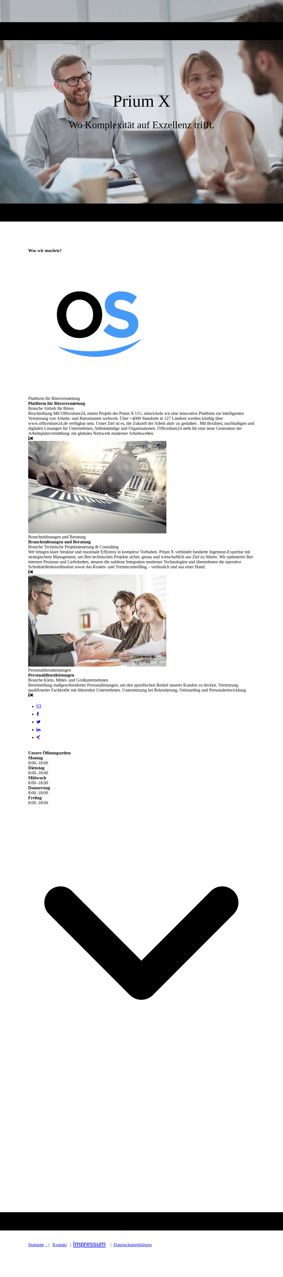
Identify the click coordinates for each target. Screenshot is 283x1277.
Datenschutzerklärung (133, 1244)
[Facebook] (37, 714)
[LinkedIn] (38, 729)
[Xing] (38, 737)
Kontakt (60, 1244)
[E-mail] (38, 706)
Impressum (89, 1244)
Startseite (36, 1244)
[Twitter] (38, 722)
